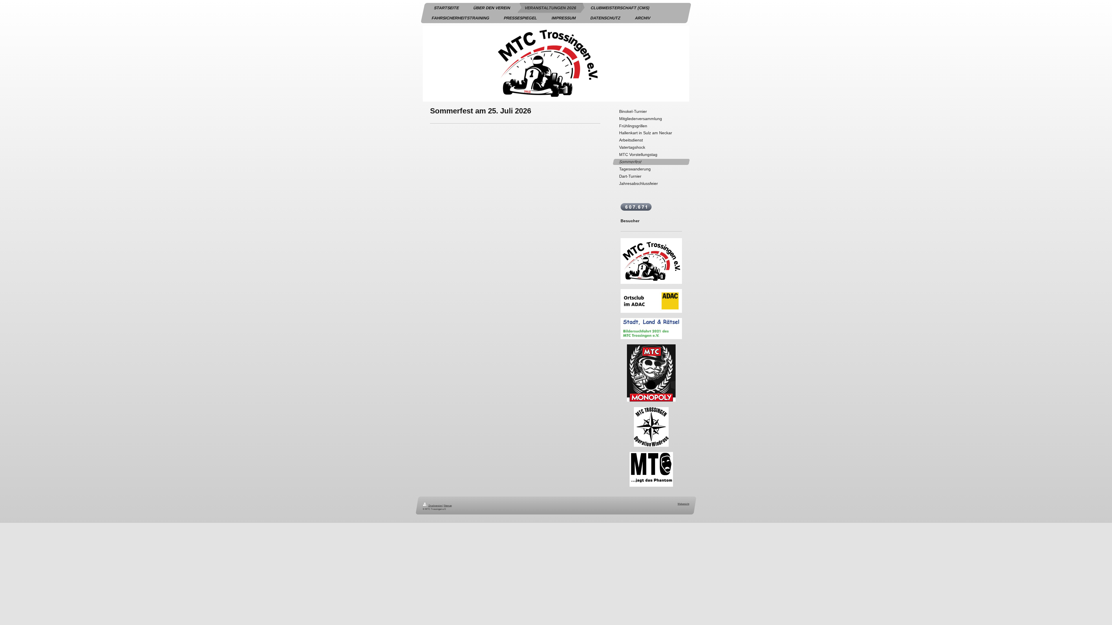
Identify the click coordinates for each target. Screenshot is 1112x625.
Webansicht (683, 503)
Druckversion (435, 505)
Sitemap (448, 505)
